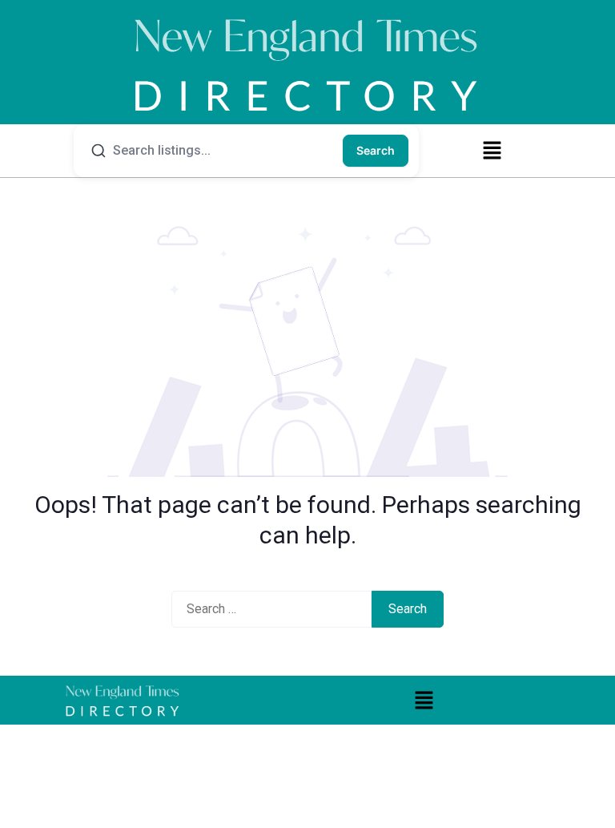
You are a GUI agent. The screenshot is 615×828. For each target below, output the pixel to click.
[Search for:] (271, 609)
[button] (492, 150)
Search (375, 150)
